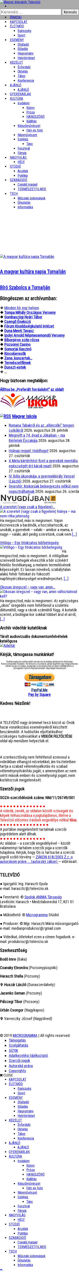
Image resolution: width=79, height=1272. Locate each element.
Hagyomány (26, 53)
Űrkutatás (24, 203)
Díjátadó (23, 44)
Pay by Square (39, 694)
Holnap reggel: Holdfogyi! (28, 450)
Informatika (25, 207)
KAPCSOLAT (17, 1079)
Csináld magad (27, 184)
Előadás (23, 49)
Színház (23, 139)
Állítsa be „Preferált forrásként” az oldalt (32, 389)
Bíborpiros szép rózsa (21, 340)
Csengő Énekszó (17, 321)
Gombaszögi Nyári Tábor (23, 317)
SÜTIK (13, 1050)
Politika (23, 1233)
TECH (14, 194)
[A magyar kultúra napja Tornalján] (27, 256)
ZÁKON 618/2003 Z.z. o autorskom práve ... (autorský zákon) (36, 859)
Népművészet (27, 135)
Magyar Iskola (24, 416)
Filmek (22, 1211)
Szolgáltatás (18, 1045)
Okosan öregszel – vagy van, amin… (27, 587)
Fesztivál (24, 1206)
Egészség (24, 1088)
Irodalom (24, 103)
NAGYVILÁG (17, 1215)
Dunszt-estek (15, 367)
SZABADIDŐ (18, 180)
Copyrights (17, 1070)
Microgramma (37, 915)
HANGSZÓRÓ (35, 117)
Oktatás (23, 71)
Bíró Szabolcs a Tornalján (25, 288)
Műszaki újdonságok (31, 198)
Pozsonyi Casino (17, 344)
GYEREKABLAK (19, 1152)
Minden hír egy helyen (21, 308)
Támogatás (17, 1040)
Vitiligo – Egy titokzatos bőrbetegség (29, 542)
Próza (30, 112)
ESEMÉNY (17, 40)
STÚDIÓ (15, 166)
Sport (21, 1093)
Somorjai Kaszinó (17, 349)
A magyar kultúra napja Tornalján (33, 272)
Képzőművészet (29, 126)
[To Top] (1, 1269)
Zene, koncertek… (18, 358)
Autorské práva (21, 1065)
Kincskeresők (15, 353)
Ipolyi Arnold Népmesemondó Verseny (34, 335)
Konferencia (26, 81)
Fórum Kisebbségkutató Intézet (29, 326)
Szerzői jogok (19, 1060)
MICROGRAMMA (25, 1035)
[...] (74, 534)
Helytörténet (26, 58)
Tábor (21, 1134)
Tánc (29, 144)
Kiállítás (31, 121)
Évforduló (24, 67)
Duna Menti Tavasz (19, 330)
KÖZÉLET (16, 62)
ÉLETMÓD (17, 26)
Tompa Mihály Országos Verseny (30, 312)
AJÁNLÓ (14, 1143)
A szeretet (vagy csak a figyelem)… (27, 507)
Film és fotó (34, 130)
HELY (21, 1220)
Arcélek (23, 1229)
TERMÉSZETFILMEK (32, 189)
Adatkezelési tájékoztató (28, 1055)
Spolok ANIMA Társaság (43, 897)
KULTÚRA (16, 99)
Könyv (30, 108)
